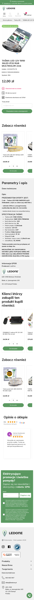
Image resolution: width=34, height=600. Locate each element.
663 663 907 (9, 578)
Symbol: (4, 75)
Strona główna (7, 20)
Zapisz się (25, 495)
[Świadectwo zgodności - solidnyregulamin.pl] (17, 547)
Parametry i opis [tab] (14, 183)
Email (4, 491)
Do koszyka (13, 171)
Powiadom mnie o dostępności (17, 111)
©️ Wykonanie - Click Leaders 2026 (14, 540)
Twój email (5, 102)
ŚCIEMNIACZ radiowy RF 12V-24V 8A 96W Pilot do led (13, 333)
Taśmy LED (17, 20)
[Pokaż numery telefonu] (29, 595)
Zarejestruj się (7, 3)
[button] (10, 14)
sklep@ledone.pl (11, 582)
